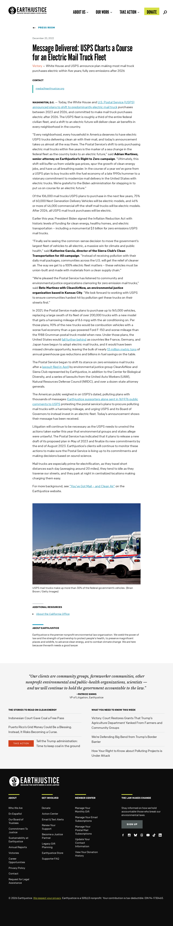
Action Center (50, 813)
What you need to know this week (113, 709)
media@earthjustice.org (50, 88)
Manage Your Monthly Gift (82, 809)
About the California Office (53, 614)
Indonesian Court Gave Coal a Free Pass (36, 718)
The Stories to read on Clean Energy (32, 709)
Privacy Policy (17, 868)
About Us (79, 12)
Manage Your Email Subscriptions (86, 818)
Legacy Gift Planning (48, 845)
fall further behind (74, 339)
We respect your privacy (47, 898)
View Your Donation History (86, 853)
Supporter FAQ (50, 858)
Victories (14, 853)
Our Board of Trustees (16, 821)
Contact (13, 873)
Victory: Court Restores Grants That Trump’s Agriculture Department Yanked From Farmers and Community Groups (127, 723)
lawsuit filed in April (55, 367)
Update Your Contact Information (82, 842)
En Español (15, 813)
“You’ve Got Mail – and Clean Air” (92, 486)
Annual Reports (18, 847)
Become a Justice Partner (52, 836)
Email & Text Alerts (53, 819)
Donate (152, 12)
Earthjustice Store (52, 853)
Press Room (46, 27)
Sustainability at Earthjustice (18, 839)
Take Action (128, 12)
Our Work (102, 12)
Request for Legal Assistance (19, 880)
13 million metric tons (122, 349)
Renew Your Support (48, 826)
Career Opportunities (17, 860)
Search (164, 11)
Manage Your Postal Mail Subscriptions (83, 830)
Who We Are (15, 808)
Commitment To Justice (18, 830)
